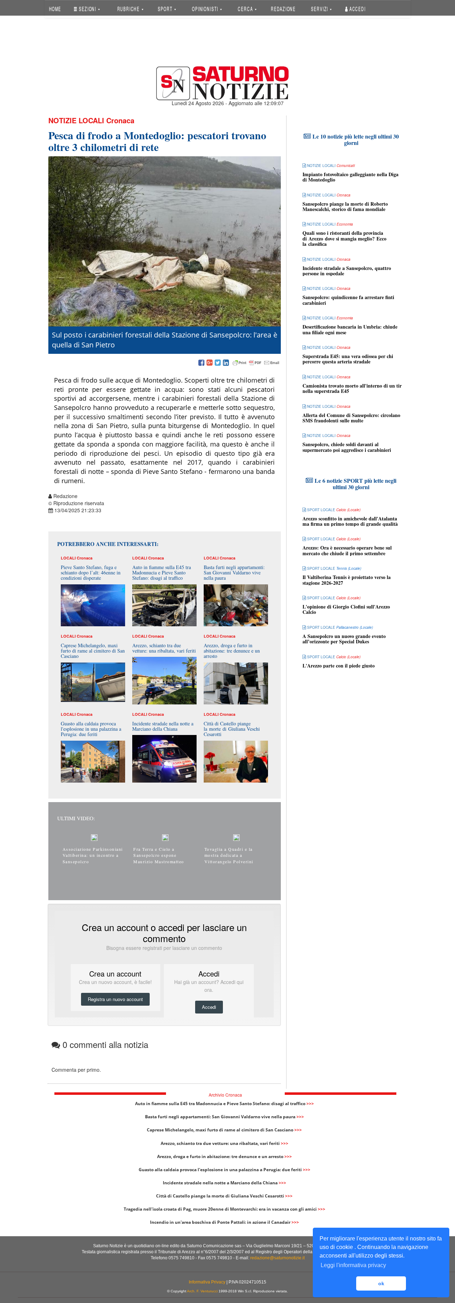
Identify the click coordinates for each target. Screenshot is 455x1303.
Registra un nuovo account (115, 999)
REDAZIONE (283, 9)
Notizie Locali (76, 120)
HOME (55, 9)
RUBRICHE (129, 9)
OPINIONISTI (206, 9)
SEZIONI (87, 9)
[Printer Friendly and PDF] (256, 363)
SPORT (166, 9)
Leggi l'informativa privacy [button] (353, 1265)
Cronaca (120, 120)
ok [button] (381, 1283)
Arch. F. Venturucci (202, 1291)
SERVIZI (320, 9)
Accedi (357, 9)
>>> (310, 1104)
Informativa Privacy (207, 1282)
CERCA (246, 9)
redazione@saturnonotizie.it (277, 1257)
